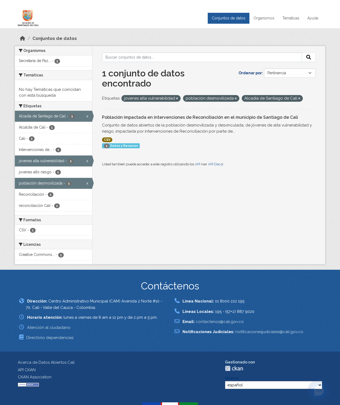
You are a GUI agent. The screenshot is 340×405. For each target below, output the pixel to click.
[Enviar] (309, 57)
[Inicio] (22, 38)
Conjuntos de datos (228, 18)
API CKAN (27, 369)
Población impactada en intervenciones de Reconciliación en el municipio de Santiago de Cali (200, 117)
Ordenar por (250, 73)
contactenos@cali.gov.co (220, 321)
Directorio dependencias (49, 337)
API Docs (215, 164)
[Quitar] (177, 98)
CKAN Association (35, 377)
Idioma (231, 378)
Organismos (263, 18)
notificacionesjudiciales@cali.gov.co (269, 331)
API (197, 164)
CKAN (234, 368)
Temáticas (290, 18)
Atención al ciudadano (48, 327)
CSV (107, 140)
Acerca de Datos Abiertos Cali (46, 362)
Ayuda (312, 18)
